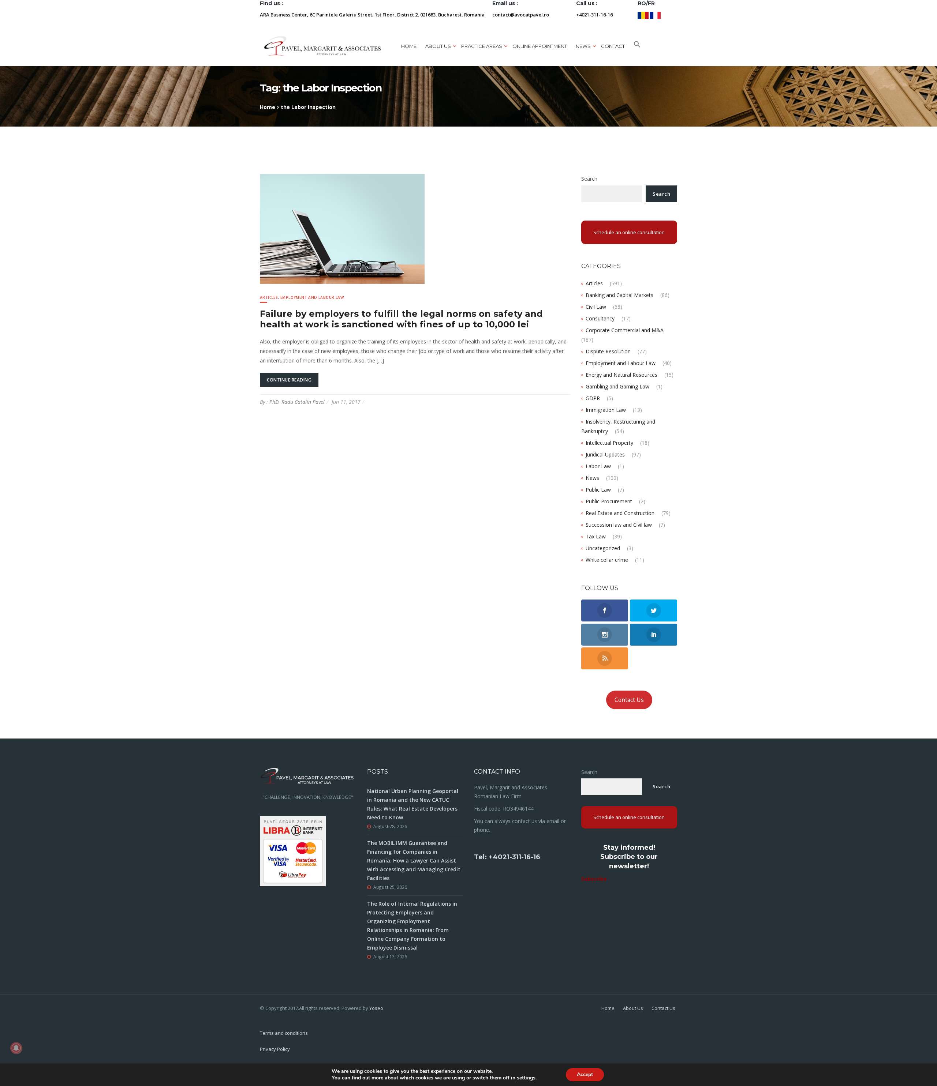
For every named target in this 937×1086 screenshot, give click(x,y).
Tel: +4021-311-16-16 (507, 857)
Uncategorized (603, 548)
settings (526, 1078)
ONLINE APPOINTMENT (539, 46)
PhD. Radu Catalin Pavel (297, 401)
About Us (633, 1008)
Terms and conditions (284, 1033)
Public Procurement (609, 501)
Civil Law (596, 306)
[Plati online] (293, 850)
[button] (637, 46)
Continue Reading (289, 380)
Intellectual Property (609, 442)
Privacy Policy (275, 1049)
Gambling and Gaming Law (617, 386)
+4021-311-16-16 (594, 14)
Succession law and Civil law (619, 524)
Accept (585, 1074)
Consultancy (600, 318)
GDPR (593, 398)
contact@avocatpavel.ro (520, 14)
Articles (269, 297)
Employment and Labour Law (312, 297)
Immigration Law (606, 409)
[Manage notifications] (16, 1048)
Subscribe (594, 878)
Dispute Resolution (608, 351)
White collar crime (607, 559)
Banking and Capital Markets (619, 295)
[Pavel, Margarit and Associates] (322, 45)
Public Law (598, 489)
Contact (613, 46)
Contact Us (629, 700)
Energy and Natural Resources (621, 374)
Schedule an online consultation (629, 232)
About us (438, 46)
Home (409, 46)
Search (589, 178)
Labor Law (598, 466)
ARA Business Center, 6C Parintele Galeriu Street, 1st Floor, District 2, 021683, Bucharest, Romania (372, 14)
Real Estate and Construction (620, 513)
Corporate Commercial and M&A (625, 330)
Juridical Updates (605, 454)
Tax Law (596, 536)
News (592, 477)
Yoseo (376, 1008)
